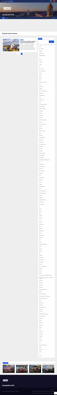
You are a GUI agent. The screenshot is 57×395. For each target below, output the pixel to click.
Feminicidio (41, 173)
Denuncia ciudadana (42, 124)
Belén (40, 79)
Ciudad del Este (41, 99)
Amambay (40, 62)
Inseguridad (41, 197)
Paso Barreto (41, 257)
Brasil (40, 84)
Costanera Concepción (42, 119)
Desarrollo (40, 128)
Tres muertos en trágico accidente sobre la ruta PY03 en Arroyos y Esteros (28, 43)
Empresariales (41, 157)
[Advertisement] (28, 25)
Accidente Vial (41, 53)
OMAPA (40, 246)
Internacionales (41, 204)
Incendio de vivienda (42, 193)
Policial (40, 270)
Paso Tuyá (40, 264)
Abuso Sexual (41, 48)
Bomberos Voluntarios (42, 82)
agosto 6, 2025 (23, 44)
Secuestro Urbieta (42, 316)
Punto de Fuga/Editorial (43, 289)
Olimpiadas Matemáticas (43, 244)
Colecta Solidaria (41, 106)
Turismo (40, 340)
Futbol (40, 175)
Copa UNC (41, 117)
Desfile (40, 133)
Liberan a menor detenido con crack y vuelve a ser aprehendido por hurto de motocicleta (43, 393)
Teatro (40, 329)
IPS (39, 206)
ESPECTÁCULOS (42, 166)
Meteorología (41, 224)
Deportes (40, 126)
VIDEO (40, 351)
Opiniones (40, 250)
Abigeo (40, 46)
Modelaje (40, 228)
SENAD (40, 320)
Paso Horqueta (41, 259)
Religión (40, 291)
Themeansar (17, 391)
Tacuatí (40, 327)
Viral (39, 353)
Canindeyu (40, 88)
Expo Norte (41, 168)
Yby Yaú (40, 356)
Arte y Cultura (41, 68)
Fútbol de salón (41, 177)
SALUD (40, 300)
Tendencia (40, 336)
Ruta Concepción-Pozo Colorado (44, 296)
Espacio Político (41, 164)
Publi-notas (41, 282)
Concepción (41, 115)
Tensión (40, 338)
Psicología (40, 280)
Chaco (40, 97)
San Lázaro (41, 309)
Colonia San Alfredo (42, 108)
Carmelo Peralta (41, 95)
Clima (40, 102)
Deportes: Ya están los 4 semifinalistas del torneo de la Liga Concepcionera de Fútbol (43, 391)
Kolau (40, 213)
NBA (40, 239)
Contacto (53, 389)
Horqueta (40, 184)
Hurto (40, 188)
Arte (39, 66)
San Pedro (40, 311)
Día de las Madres (42, 137)
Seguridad (40, 318)
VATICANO (41, 349)
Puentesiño (41, 287)
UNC (40, 342)
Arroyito (40, 64)
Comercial (40, 113)
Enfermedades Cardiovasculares (44, 159)
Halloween (40, 179)
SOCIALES (40, 322)
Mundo (40, 233)
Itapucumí (40, 210)
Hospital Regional (42, 186)
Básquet (40, 77)
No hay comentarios (31, 44)
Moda (40, 226)
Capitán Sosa (41, 93)
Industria (40, 195)
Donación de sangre (42, 144)
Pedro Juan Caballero (42, 266)
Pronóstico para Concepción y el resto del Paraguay (46, 278)
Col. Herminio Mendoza (43, 104)
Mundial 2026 (41, 230)
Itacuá (40, 208)
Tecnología (41, 331)
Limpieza (40, 215)
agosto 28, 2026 (7, 370)
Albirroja (40, 59)
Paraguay (40, 255)
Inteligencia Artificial (42, 199)
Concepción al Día (8, 15)
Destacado (40, 135)
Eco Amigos (41, 146)
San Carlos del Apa (42, 307)
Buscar (40, 38)
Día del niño (41, 139)
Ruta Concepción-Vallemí (43, 298)
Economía (40, 148)
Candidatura (41, 86)
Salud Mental (41, 302)
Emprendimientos (42, 155)
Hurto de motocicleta (42, 190)
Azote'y (40, 75)
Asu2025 (40, 73)
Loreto (40, 219)
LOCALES (40, 217)
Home (51, 389)
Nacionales (41, 237)
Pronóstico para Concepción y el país (45, 275)
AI (39, 57)
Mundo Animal (41, 235)
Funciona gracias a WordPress (6, 391)
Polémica (40, 268)
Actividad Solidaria (42, 55)
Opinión (40, 248)
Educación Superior (42, 153)
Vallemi (40, 347)
